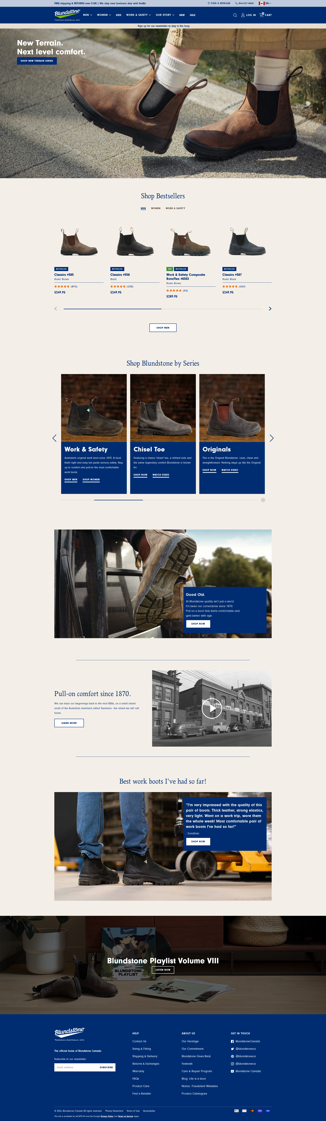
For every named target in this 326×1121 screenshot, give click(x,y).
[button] (8, 108)
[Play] (212, 708)
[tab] (143, 206)
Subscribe (106, 1067)
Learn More (69, 723)
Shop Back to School (35, 52)
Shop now (198, 624)
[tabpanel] (163, 271)
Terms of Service (125, 1116)
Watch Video (92, 475)
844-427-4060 (246, 3)
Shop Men (163, 328)
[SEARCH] (235, 15)
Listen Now (163, 970)
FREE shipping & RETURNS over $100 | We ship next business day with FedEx (100, 3)
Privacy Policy (107, 1116)
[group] (163, 103)
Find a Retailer (220, 3)
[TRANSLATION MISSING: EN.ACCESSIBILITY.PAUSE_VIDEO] (263, 500)
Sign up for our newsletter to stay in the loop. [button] (164, 26)
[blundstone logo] (67, 15)
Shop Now (71, 475)
